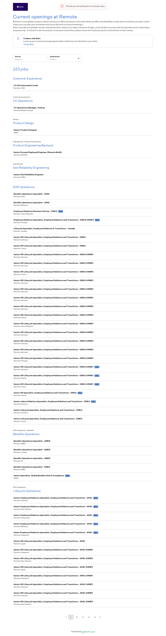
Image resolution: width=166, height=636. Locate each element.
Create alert (28, 44)
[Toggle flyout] (78, 58)
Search (18, 57)
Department (55, 57)
